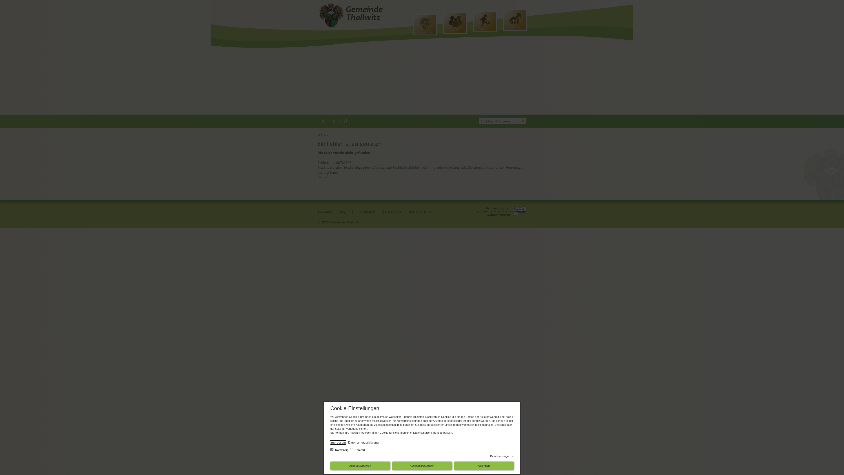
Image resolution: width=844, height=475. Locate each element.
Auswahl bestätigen (422, 465)
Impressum (338, 442)
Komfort (359, 450)
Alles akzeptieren (360, 465)
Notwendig (342, 450)
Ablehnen (484, 465)
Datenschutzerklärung (363, 442)
